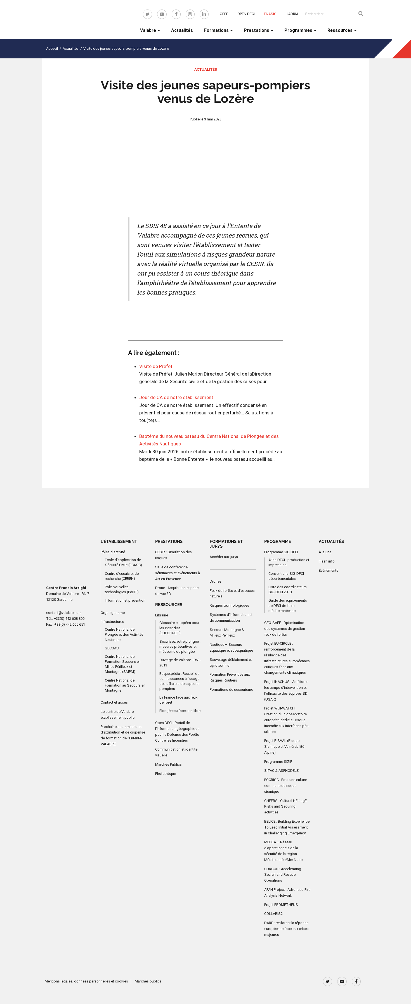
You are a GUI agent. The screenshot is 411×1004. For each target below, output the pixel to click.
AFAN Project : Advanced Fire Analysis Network (287, 892)
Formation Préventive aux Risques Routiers (230, 677)
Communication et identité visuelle (176, 752)
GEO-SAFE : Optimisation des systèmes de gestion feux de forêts (284, 629)
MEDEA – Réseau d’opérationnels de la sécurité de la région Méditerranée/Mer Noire (283, 850)
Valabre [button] (148, 30)
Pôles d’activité (113, 552)
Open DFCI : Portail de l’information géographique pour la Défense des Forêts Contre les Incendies (177, 731)
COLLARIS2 (273, 914)
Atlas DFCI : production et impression (288, 562)
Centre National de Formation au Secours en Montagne (125, 685)
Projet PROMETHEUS (281, 905)
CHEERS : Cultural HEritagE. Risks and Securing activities (286, 807)
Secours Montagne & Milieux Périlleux (227, 633)
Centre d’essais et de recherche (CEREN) (122, 576)
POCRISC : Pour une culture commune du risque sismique (285, 786)
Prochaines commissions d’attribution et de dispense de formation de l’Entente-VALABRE (123, 735)
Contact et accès (114, 702)
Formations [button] (217, 30)
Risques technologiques (229, 605)
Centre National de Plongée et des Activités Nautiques (124, 634)
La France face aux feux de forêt (178, 699)
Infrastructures (112, 622)
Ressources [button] (340, 30)
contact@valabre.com (64, 613)
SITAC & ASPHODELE (281, 770)
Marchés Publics (168, 764)
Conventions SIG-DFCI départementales (286, 576)
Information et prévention (125, 600)
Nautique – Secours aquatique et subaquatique (231, 647)
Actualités (182, 30)
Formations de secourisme (231, 689)
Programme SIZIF (278, 761)
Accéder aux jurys (224, 557)
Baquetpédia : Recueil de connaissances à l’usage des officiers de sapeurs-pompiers (179, 681)
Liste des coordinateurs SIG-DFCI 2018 (287, 589)
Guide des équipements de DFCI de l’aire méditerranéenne (287, 605)
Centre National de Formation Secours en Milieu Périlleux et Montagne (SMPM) (123, 664)
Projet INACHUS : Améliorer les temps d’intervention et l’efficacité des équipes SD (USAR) (286, 690)
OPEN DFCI (246, 14)
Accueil (52, 48)
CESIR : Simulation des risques (173, 555)
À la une (325, 552)
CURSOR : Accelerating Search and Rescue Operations (282, 875)
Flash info (327, 561)
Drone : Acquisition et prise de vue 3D (177, 591)
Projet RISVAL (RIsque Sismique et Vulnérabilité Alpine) (284, 746)
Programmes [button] (298, 30)
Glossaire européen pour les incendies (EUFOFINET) (179, 628)
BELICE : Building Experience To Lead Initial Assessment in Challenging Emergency (287, 827)
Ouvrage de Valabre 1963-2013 (180, 662)
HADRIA (292, 14)
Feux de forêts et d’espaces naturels (232, 593)
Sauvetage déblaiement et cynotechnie (231, 663)
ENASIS (270, 14)
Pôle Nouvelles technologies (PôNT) (122, 589)
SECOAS (112, 648)
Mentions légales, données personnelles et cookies (86, 981)
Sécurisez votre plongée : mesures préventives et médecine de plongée (179, 646)
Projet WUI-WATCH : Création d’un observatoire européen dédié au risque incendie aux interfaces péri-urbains (287, 720)
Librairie (161, 615)
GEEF (224, 14)
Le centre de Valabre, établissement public (117, 714)
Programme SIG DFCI (281, 552)
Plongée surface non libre (179, 711)
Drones (215, 581)
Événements (328, 570)
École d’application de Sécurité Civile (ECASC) (123, 562)
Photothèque (165, 774)
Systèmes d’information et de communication (231, 618)
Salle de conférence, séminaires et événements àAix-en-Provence (177, 573)
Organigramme (113, 613)
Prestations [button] (257, 30)
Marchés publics (148, 981)
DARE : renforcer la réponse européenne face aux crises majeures (286, 929)
